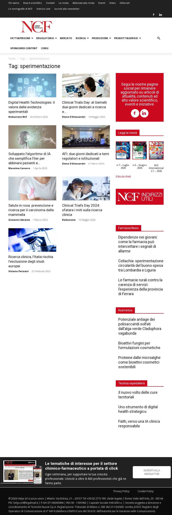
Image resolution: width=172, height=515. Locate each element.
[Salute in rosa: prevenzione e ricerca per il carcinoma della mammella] (32, 188)
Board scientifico (32, 2)
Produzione (100, 38)
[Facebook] (153, 15)
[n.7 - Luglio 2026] (123, 151)
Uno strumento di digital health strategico (138, 409)
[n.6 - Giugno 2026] (139, 151)
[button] (159, 38)
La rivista (64, 2)
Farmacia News (128, 228)
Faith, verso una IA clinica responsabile (139, 423)
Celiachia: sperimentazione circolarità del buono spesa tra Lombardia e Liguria (140, 265)
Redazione (69, 219)
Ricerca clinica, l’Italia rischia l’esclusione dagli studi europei (30, 261)
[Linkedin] (160, 15)
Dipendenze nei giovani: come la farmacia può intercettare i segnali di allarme (138, 244)
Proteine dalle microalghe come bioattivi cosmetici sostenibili (139, 362)
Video (112, 2)
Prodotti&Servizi (126, 38)
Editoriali (125, 2)
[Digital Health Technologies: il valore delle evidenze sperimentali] (32, 85)
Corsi (44, 48)
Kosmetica (125, 310)
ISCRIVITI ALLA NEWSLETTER (152, 472)
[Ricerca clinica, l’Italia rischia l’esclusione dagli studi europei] (32, 240)
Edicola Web (123, 176)
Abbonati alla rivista (83, 2)
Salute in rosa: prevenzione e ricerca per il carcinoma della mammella (31, 210)
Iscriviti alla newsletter (66, 8)
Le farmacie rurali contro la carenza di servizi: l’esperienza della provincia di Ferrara (140, 287)
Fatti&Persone (20, 38)
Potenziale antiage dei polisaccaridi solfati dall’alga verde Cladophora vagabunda (139, 326)
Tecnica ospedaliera (131, 383)
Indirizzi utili (43, 8)
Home (12, 58)
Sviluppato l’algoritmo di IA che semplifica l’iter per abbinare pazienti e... (29, 158)
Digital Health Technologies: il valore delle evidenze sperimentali (31, 107)
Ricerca (81, 38)
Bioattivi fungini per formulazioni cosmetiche (139, 345)
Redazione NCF (17, 116)
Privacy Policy (121, 491)
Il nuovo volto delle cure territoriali (138, 394)
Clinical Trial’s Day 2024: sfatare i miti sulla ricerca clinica (82, 210)
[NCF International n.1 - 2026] (156, 151)
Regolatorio (45, 38)
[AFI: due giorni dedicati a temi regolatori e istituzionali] (86, 137)
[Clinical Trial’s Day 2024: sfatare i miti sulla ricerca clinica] (86, 188)
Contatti (50, 2)
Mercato (66, 38)
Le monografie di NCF (20, 8)
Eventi (101, 2)
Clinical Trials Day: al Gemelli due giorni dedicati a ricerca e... (84, 107)
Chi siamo (13, 2)
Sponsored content (23, 48)
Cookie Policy (146, 491)
